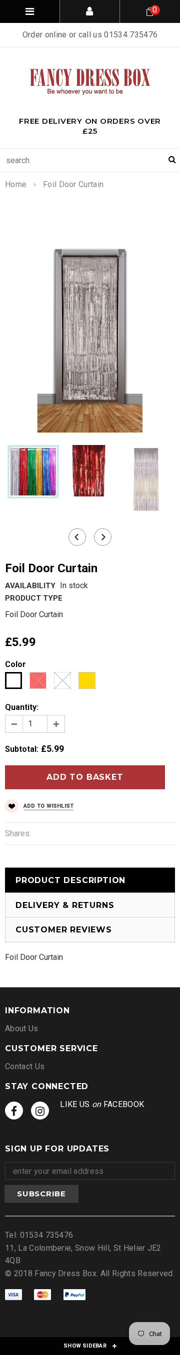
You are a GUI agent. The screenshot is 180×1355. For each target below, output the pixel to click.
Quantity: (21, 707)
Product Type (33, 598)
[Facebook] (14, 1111)
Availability (30, 585)
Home (15, 184)
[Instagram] (40, 1111)
